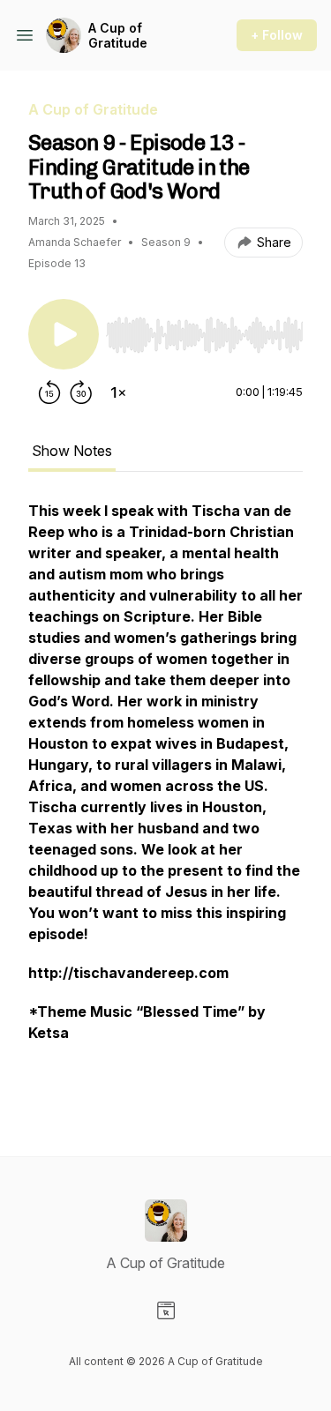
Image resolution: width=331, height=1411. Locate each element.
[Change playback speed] (118, 392)
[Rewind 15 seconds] (49, 392)
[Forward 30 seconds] (81, 392)
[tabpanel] (165, 800)
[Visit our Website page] (166, 1310)
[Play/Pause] (63, 334)
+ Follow (277, 34)
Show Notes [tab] (72, 450)
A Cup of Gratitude (117, 35)
